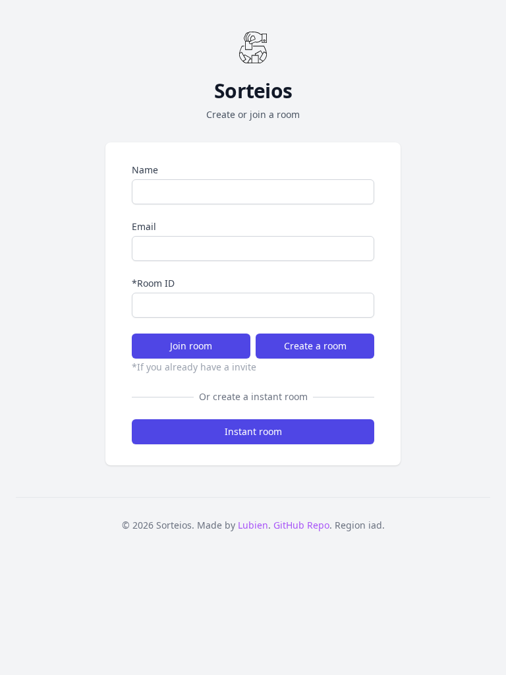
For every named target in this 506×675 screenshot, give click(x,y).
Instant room (253, 431)
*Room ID (153, 283)
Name (145, 169)
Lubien (253, 525)
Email (144, 226)
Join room (191, 345)
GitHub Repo (301, 525)
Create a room (315, 345)
